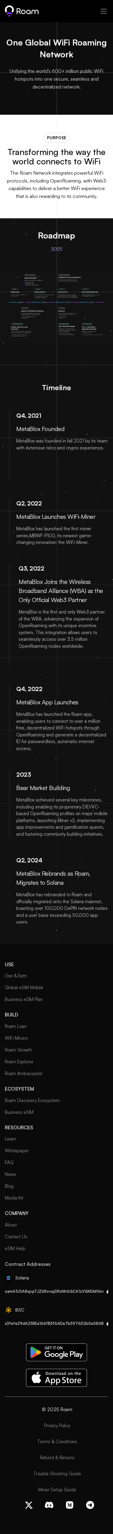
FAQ (9, 1162)
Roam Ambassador (23, 1073)
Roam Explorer (19, 1062)
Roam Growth (18, 1050)
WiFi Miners (16, 1038)
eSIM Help (15, 1248)
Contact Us (16, 1236)
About (11, 1225)
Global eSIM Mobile (24, 987)
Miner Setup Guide (57, 1490)
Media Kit (14, 1198)
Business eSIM (19, 1112)
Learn (10, 1139)
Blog (9, 1186)
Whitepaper (17, 1151)
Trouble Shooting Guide (57, 1473)
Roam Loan (16, 1026)
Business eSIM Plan (24, 999)
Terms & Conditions (57, 1441)
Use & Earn (16, 976)
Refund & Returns (57, 1457)
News (10, 1174)
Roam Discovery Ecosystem (32, 1100)
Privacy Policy (57, 1425)
